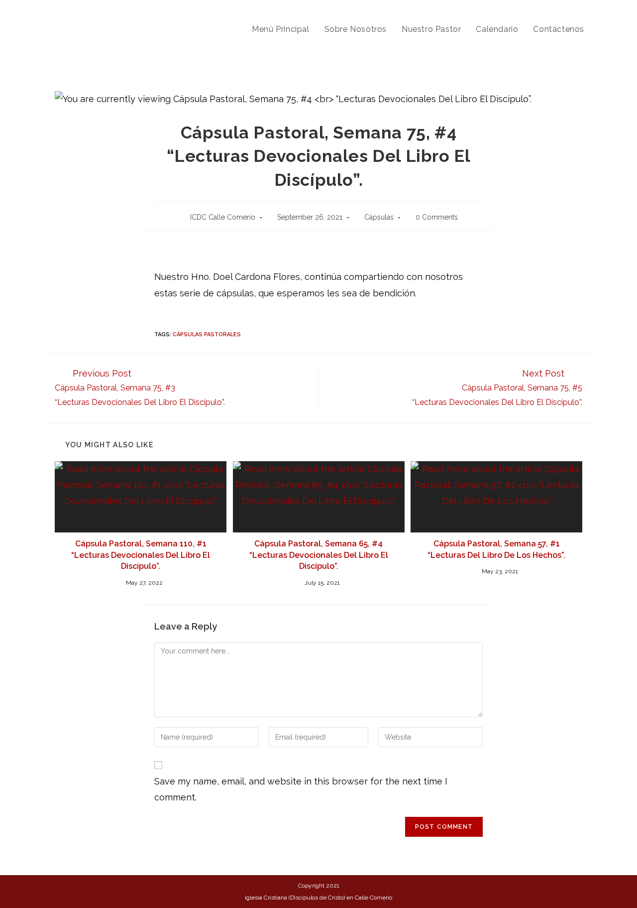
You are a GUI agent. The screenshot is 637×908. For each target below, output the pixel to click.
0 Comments (437, 217)
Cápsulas (379, 217)
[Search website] (602, 29)
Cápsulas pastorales (207, 334)
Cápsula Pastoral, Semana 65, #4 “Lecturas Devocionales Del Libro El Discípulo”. (318, 555)
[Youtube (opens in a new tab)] (598, 9)
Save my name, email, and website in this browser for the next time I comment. (300, 789)
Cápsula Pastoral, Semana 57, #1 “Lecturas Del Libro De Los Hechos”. (496, 549)
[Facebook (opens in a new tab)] (583, 9)
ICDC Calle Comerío (222, 217)
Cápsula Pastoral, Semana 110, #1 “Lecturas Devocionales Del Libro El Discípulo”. (140, 555)
